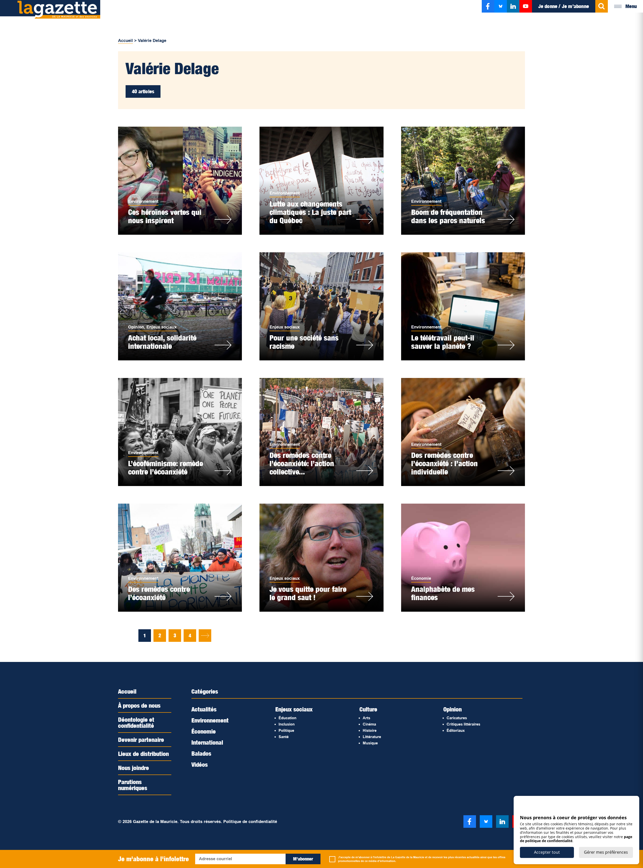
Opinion (136, 327)
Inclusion (287, 724)
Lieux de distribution (143, 753)
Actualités (204, 709)
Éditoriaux (456, 730)
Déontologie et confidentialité (136, 722)
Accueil (125, 40)
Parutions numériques (132, 784)
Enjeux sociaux (161, 327)
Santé (284, 737)
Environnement (143, 201)
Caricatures (457, 718)
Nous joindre (133, 767)
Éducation (287, 718)
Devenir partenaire (141, 739)
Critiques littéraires (463, 724)
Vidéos (199, 764)
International (207, 742)
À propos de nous (139, 705)
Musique (370, 743)
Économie (421, 578)
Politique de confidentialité (250, 821)
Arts (366, 718)
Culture (368, 709)
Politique (286, 730)
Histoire (370, 730)
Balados (201, 753)
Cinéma (369, 724)
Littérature (372, 737)
